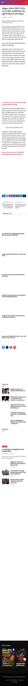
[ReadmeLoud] (14, 2)
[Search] (25, 2)
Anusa (4, 17)
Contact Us (15, 682)
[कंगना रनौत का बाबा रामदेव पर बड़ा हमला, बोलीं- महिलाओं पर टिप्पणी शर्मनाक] (14, 265)
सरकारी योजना (5, 446)
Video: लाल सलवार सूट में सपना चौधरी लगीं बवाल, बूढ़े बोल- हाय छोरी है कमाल (7, 206)
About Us (21, 680)
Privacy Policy (14, 680)
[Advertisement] (14, 84)
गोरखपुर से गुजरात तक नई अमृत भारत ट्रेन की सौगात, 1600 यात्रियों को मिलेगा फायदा (18, 414)
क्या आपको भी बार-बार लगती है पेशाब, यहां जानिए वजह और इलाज (20, 206)
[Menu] (3, 2)
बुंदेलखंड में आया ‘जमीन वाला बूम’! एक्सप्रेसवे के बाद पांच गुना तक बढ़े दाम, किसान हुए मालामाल (17, 463)
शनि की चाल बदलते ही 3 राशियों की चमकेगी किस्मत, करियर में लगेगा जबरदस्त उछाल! (17, 481)
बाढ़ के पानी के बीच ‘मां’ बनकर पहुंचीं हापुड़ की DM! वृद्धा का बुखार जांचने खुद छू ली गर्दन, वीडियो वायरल (17, 472)
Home (7, 680)
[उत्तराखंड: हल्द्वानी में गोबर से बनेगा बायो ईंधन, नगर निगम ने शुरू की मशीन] (14, 245)
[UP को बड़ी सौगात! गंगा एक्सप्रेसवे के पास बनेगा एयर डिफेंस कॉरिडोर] (14, 440)
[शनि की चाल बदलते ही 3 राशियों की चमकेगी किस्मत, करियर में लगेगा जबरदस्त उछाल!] (5, 481)
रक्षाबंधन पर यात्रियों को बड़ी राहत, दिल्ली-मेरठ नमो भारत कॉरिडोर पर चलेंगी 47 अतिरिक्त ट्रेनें (18, 422)
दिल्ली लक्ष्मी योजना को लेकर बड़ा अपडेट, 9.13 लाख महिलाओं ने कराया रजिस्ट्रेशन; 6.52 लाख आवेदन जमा (18, 398)
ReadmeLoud (22, 676)
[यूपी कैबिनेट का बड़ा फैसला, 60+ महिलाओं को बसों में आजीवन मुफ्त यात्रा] (5, 391)
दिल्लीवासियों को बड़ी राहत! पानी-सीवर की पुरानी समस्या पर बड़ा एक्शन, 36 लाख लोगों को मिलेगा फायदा (18, 406)
